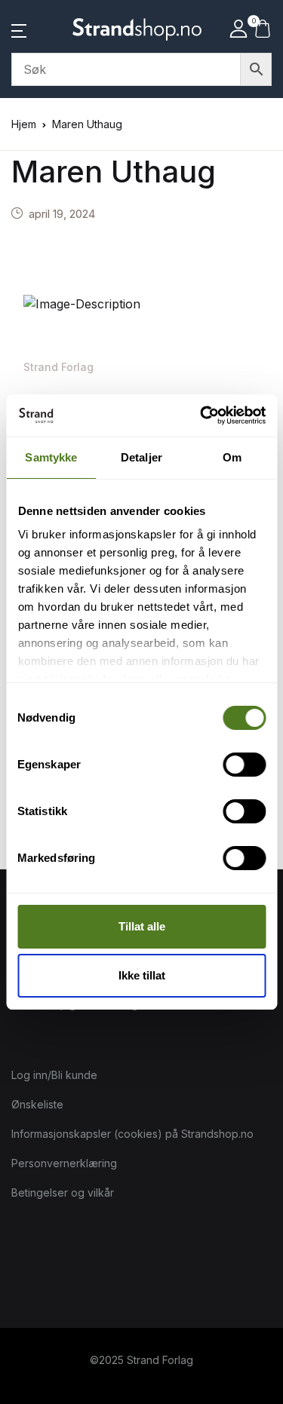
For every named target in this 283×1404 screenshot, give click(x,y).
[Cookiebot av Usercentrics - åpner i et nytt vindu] (201, 415)
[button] (18, 29)
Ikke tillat (141, 975)
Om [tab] (232, 457)
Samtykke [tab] (51, 457)
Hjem (23, 124)
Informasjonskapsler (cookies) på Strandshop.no (132, 1133)
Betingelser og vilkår (62, 1192)
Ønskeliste (37, 1104)
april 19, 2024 (62, 214)
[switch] (244, 765)
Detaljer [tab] (141, 457)
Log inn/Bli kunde (54, 1074)
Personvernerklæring (64, 1163)
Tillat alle (141, 926)
